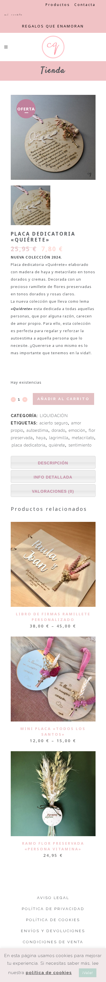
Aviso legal (53, 898)
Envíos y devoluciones (53, 931)
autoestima (37, 430)
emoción (77, 430)
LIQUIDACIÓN (54, 415)
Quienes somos (22, 4)
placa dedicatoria (29, 445)
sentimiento (80, 445)
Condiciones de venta (53, 942)
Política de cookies (53, 920)
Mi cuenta (13, 14)
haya (41, 438)
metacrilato (83, 438)
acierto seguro (54, 423)
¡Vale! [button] (87, 973)
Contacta (85, 4)
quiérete (57, 445)
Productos (58, 4)
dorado (58, 430)
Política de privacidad (53, 909)
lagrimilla (58, 438)
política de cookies (49, 972)
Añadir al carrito (63, 399)
